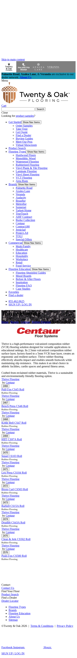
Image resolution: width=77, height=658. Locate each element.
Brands (13, 184)
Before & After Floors (28, 279)
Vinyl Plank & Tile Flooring (31, 168)
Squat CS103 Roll (11, 456)
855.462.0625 (16, 301)
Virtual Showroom (26, 144)
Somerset (21, 207)
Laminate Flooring (26, 171)
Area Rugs (22, 180)
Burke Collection (25, 220)
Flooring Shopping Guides (31, 272)
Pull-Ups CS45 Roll (12, 389)
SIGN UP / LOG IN (20, 304)
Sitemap (13, 619)
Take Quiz (22, 128)
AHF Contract (24, 216)
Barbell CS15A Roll (12, 505)
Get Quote (22, 132)
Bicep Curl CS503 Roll (14, 489)
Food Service (23, 265)
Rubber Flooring (41, 322)
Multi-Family (23, 246)
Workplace (22, 259)
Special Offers (24, 239)
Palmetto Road (24, 187)
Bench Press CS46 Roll (14, 406)
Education (21, 252)
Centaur (20, 223)
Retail (19, 262)
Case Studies (23, 288)
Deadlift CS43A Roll (13, 522)
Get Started (15, 122)
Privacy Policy (65, 625)
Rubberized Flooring (27, 164)
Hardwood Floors (26, 155)
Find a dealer (16, 295)
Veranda (20, 194)
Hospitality (22, 256)
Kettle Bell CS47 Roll (13, 422)
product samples (25, 115)
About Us (25, 77)
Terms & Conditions (41, 625)
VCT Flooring (24, 177)
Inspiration (22, 282)
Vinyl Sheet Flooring (27, 174)
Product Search (17, 148)
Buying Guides (24, 138)
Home (4, 322)
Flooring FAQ (24, 285)
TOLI (19, 236)
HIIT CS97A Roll (11, 439)
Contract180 (23, 226)
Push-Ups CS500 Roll (14, 555)
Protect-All (22, 232)
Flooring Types (17, 151)
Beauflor (21, 200)
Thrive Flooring (10, 379)
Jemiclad (21, 229)
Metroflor (21, 204)
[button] (31, 122)
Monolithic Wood (26, 158)
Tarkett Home (23, 210)
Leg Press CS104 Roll (14, 472)
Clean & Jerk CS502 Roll (15, 539)
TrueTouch (22, 213)
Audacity (21, 197)
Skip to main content (13, 59)
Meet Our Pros (24, 141)
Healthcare (22, 249)
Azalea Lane (23, 191)
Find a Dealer (23, 135)
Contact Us (7, 587)
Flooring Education (19, 269)
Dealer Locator (9, 600)
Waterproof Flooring (27, 161)
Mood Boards (23, 275)
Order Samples (24, 125)
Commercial (15, 242)
